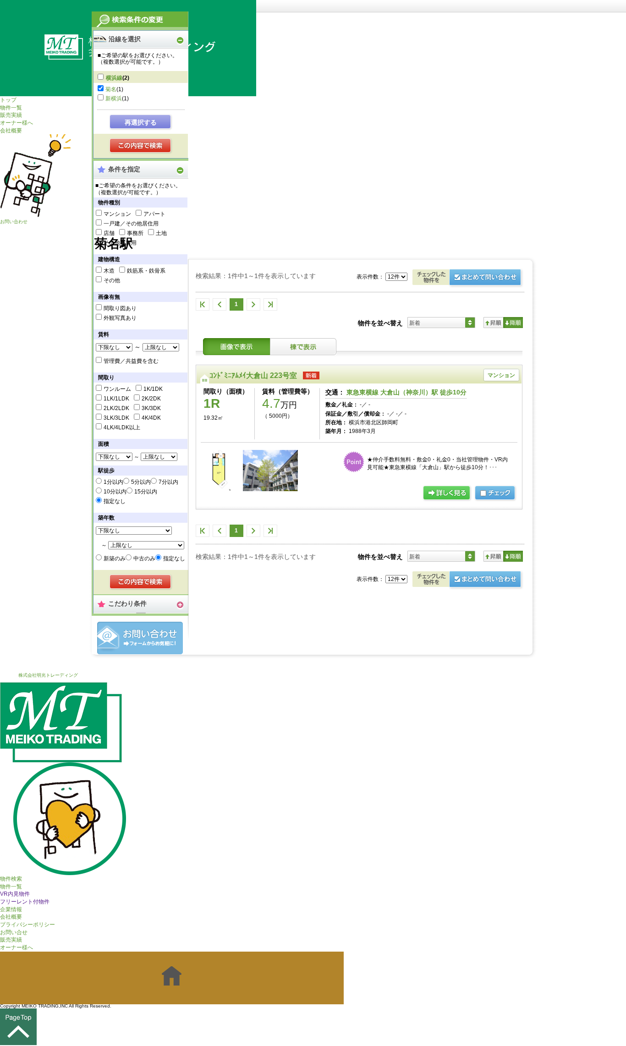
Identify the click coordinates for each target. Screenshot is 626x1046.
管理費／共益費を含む (131, 361)
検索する (141, 146)
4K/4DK (151, 418)
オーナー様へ (16, 123)
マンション (117, 214)
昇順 (493, 322)
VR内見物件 (15, 894)
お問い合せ (13, 932)
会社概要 (11, 130)
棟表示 (303, 346)
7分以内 (168, 482)
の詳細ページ (447, 493)
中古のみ (144, 558)
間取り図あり (120, 308)
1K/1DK (153, 389)
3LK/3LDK (116, 418)
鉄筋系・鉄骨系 (146, 271)
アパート (154, 214)
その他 (112, 280)
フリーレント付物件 (24, 901)
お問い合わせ (13, 221)
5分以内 (141, 482)
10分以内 (115, 491)
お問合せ (140, 638)
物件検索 (11, 879)
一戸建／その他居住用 (131, 223)
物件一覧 (11, 107)
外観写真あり (120, 318)
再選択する (141, 122)
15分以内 (145, 491)
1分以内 (113, 482)
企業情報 (11, 909)
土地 (161, 233)
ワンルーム (117, 389)
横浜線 (114, 78)
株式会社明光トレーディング (48, 675)
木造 (109, 271)
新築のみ (115, 558)
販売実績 (11, 115)
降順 (513, 322)
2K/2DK (151, 398)
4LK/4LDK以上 (122, 427)
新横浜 (113, 98)
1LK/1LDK (116, 398)
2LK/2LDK (116, 408)
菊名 (110, 89)
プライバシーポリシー (27, 924)
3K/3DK (151, 408)
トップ (8, 100)
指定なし (115, 501)
